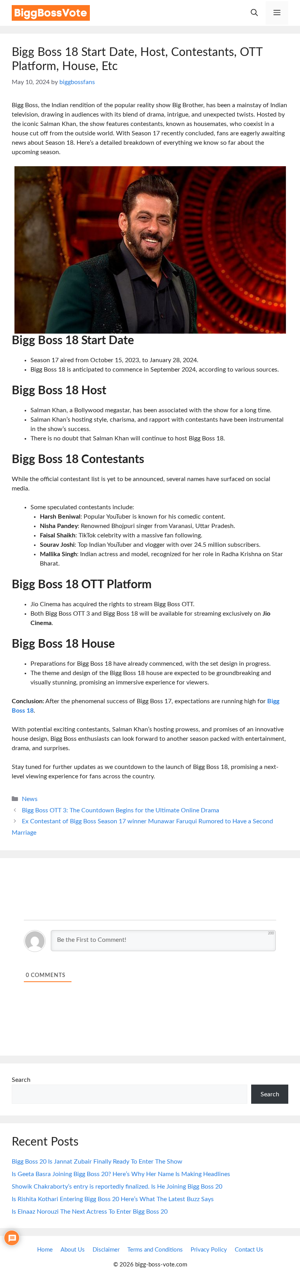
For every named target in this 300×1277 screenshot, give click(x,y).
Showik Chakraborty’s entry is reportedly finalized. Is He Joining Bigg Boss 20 (117, 1187)
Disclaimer (106, 1250)
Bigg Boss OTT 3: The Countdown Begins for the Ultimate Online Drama (120, 810)
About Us (73, 1250)
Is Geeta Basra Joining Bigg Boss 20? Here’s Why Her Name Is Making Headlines (121, 1174)
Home (45, 1250)
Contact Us (249, 1250)
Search (21, 1080)
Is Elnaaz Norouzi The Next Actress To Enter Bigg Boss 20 (90, 1212)
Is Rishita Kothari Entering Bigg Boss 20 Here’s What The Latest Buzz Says (113, 1199)
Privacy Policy (209, 1250)
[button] (254, 13)
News (30, 799)
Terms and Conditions (155, 1250)
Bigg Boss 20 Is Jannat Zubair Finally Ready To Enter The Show (97, 1161)
